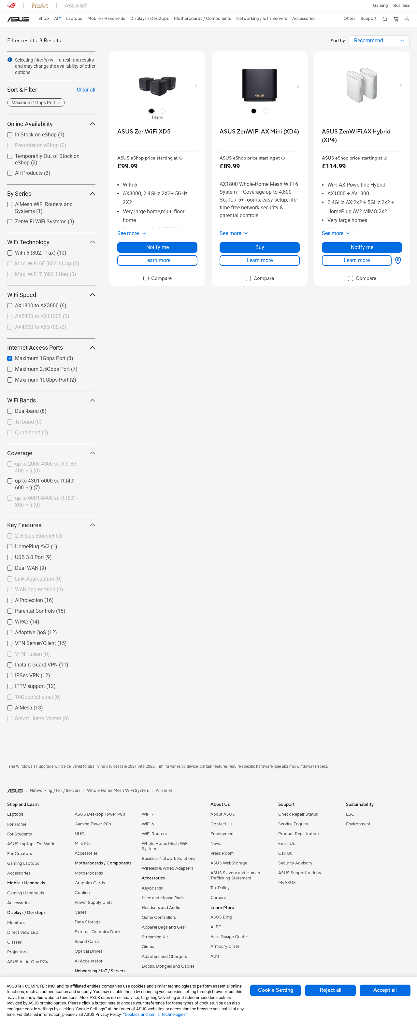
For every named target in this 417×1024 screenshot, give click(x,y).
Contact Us (221, 824)
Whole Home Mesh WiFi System (165, 846)
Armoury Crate (224, 946)
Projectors (17, 952)
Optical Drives (88, 951)
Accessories (18, 873)
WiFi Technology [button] (28, 242)
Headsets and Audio (161, 907)
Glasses (14, 942)
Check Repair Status (298, 814)
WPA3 (14, 620)
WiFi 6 (148, 824)
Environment (358, 824)
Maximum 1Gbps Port (32, 357)
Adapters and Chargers (164, 956)
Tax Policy (220, 888)
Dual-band (19, 409)
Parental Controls (27, 609)
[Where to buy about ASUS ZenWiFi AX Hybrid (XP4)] (397, 260)
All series (164, 790)
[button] (380, 5)
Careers (218, 897)
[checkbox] (157, 279)
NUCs (80, 833)
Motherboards (89, 873)
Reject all (330, 990)
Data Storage (88, 922)
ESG (350, 814)
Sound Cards (87, 941)
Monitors (16, 922)
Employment (222, 833)
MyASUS (287, 882)
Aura (215, 956)
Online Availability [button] (30, 123)
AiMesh (15, 706)
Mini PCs (83, 843)
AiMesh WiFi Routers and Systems (46, 203)
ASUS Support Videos (299, 873)
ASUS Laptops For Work (30, 844)
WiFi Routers (154, 833)
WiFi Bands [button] (21, 400)
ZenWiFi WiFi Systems (33, 220)
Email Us (286, 843)
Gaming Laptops (23, 863)
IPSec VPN (19, 674)
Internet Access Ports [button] (35, 347)
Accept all (385, 990)
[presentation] (402, 41)
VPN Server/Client (27, 641)
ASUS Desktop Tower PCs (100, 814)
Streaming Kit (155, 937)
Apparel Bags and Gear (164, 927)
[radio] (151, 111)
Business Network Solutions (168, 858)
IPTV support (22, 684)
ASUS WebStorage (228, 863)
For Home (16, 824)
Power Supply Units (93, 902)
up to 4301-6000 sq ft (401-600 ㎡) (47, 479)
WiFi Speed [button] (21, 294)
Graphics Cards (90, 883)
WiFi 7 (148, 814)
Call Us (285, 853)
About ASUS (222, 814)
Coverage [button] (19, 453)
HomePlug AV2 (24, 545)
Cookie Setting (275, 990)
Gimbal (148, 946)
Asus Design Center (229, 936)
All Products (21, 171)
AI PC (216, 927)
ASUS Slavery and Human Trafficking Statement (235, 875)
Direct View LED (23, 932)
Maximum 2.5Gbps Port (34, 367)
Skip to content (11, 20)
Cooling (82, 892)
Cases (80, 912)
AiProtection (21, 599)
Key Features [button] (24, 525)
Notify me (157, 247)
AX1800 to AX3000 (29, 304)
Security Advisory (295, 863)
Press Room (222, 853)
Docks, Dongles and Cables (168, 966)
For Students (19, 834)
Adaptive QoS (22, 631)
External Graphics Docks (98, 931)
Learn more (157, 260)
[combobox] (379, 40)
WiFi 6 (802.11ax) (27, 251)
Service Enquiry (293, 824)
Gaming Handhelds (25, 893)
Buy (259, 247)
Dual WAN (19, 566)
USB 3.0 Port (21, 556)
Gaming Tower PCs (93, 824)
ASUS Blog (221, 917)
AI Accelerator (89, 961)
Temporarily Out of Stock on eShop (47, 154)
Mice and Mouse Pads (163, 898)
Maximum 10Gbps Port (34, 378)
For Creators (19, 853)
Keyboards (152, 888)
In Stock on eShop (28, 133)
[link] (18, 19)
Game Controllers (159, 917)
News (215, 843)
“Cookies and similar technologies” (155, 1014)
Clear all (86, 90)
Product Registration (298, 833)
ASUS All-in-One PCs (27, 961)
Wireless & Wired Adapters (167, 868)
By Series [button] (19, 193)
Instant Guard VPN (28, 663)
